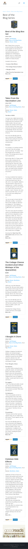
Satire (15, 41)
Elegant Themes (14, 545)
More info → (8, 73)
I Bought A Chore (13, 336)
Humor (11, 41)
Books (8, 11)
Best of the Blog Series (16, 11)
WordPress (15, 547)
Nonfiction (17, 280)
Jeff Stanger (13, 38)
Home (4, 11)
